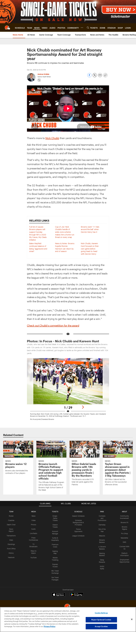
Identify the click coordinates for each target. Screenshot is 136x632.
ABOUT (124, 511)
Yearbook (11, 557)
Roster (11, 516)
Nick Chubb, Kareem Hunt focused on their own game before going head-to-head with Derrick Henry (90, 248)
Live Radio (33, 533)
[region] (68, 619)
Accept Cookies (101, 626)
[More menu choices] (82, 28)
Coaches (11, 520)
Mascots (102, 536)
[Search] (88, 27)
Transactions (11, 535)
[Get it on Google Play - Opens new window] (76, 596)
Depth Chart (11, 524)
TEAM (11, 511)
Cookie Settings (101, 613)
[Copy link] (105, 75)
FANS (102, 511)
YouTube (33, 557)
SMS (124, 542)
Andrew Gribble (43, 74)
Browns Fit (124, 522)
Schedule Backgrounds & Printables (78, 522)
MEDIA (33, 511)
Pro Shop (124, 533)
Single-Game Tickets (55, 518)
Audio (33, 529)
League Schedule (78, 536)
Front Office (11, 549)
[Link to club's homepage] (7, 27)
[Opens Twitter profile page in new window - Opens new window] (39, 80)
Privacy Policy (49, 626)
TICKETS (55, 511)
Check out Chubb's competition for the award (53, 325)
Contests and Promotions (102, 518)
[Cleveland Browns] (68, 606)
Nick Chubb (52, 138)
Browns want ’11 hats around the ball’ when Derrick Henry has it (90, 229)
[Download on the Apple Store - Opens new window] (58, 595)
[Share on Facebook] (89, 76)
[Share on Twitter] (95, 76)
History (11, 553)
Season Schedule (78, 516)
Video (33, 520)
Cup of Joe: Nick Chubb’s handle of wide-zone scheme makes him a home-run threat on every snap (64, 232)
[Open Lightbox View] (68, 390)
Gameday (102, 525)
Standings (11, 544)
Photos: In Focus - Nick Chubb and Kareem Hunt (63, 341)
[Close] (132, 619)
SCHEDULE (78, 511)
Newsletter (124, 538)
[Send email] (100, 76)
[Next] (82, 407)
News (33, 516)
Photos (33, 524)
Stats (11, 540)
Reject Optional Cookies (101, 620)
